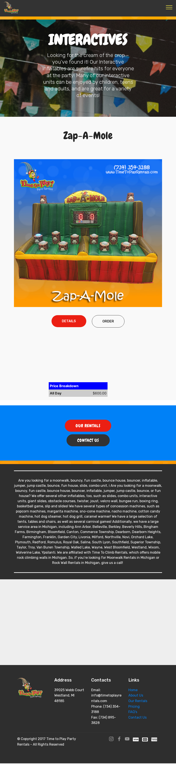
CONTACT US (88, 440)
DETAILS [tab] (69, 321)
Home (133, 690)
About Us (135, 695)
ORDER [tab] (108, 321)
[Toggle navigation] (169, 7)
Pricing (134, 706)
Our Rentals (137, 701)
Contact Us (137, 717)
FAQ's (132, 712)
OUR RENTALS (88, 425)
